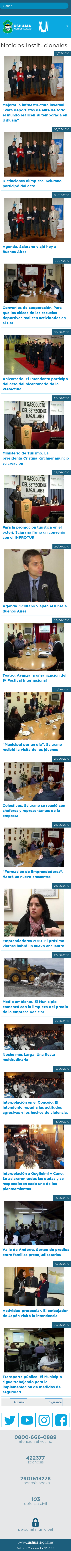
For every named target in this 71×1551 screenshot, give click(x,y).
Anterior (19, 1402)
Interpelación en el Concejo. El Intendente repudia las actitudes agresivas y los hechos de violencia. (35, 1107)
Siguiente (55, 1402)
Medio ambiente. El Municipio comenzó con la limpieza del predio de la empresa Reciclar (35, 1007)
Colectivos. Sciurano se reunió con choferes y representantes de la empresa (34, 810)
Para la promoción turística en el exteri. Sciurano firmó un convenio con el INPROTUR (34, 532)
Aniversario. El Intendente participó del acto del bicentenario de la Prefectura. (35, 384)
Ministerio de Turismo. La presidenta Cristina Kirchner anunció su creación (36, 458)
